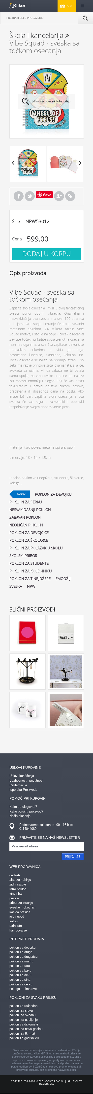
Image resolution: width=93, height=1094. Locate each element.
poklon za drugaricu (23, 956)
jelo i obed (16, 916)
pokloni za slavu (21, 1010)
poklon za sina (19, 979)
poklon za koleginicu (30, 570)
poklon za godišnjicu (24, 1038)
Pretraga (85, 18)
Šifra (16, 221)
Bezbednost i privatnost (26, 780)
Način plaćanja (20, 816)
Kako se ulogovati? (23, 807)
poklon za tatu (19, 966)
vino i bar (16, 893)
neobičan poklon (26, 524)
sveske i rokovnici (22, 907)
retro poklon (17, 889)
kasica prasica (19, 912)
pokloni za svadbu (22, 1015)
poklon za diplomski (23, 1024)
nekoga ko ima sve (23, 989)
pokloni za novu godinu (25, 1029)
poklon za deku (20, 975)
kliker (17, 5)
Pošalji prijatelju (59, 196)
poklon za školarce (28, 540)
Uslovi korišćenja (21, 776)
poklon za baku (20, 970)
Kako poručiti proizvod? (26, 811)
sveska (15, 586)
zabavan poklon (25, 517)
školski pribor (23, 555)
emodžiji (63, 578)
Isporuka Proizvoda (23, 789)
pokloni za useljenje (23, 1020)
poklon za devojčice (29, 532)
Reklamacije (18, 785)
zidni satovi (17, 884)
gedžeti (14, 875)
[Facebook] (19, 196)
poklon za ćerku (25, 501)
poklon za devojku (53, 494)
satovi (13, 921)
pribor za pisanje (21, 903)
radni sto (15, 926)
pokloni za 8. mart (22, 1033)
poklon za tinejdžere (30, 578)
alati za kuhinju (20, 880)
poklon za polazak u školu (36, 547)
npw (31, 586)
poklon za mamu (21, 961)
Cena (17, 239)
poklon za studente (29, 563)
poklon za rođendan (23, 1006)
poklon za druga (20, 952)
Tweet (30, 196)
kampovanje (18, 930)
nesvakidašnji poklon (30, 509)
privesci (15, 898)
